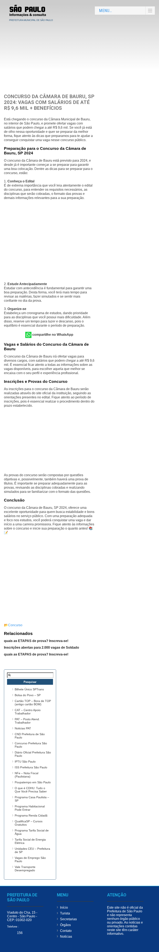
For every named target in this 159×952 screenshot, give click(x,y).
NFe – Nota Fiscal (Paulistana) (26, 774)
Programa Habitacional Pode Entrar (30, 808)
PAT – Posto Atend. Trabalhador (27, 721)
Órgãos (65, 925)
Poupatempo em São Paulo (33, 782)
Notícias (66, 936)
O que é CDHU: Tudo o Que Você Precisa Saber (31, 789)
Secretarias (68, 919)
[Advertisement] (79, 54)
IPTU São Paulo (25, 761)
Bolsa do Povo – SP (28, 695)
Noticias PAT (23, 728)
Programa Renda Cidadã (31, 815)
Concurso (15, 625)
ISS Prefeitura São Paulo (31, 767)
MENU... (105, 10)
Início (64, 907)
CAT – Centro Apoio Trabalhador (28, 711)
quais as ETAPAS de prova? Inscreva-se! (36, 641)
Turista (65, 913)
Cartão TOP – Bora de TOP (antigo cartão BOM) (33, 702)
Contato (66, 930)
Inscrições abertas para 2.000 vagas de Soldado (41, 647)
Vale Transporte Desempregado (25, 868)
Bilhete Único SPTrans (29, 689)
